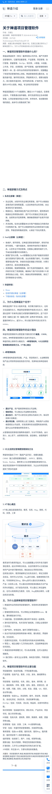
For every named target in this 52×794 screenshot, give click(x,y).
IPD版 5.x (8, 16)
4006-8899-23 (21, 2)
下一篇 (14, 766)
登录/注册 (38, 8)
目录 (41, 16)
